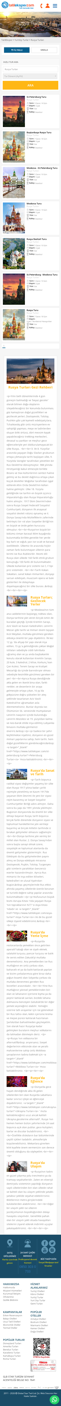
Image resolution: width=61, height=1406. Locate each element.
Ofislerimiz (8, 1296)
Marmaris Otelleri (39, 1325)
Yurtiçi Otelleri (37, 1291)
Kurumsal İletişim (12, 1293)
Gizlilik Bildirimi (10, 1300)
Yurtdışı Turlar (22, 39)
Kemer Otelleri (37, 1328)
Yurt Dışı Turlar (37, 1300)
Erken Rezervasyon (12, 1315)
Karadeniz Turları (11, 1352)
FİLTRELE (18, 50)
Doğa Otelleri (37, 1331)
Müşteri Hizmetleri (12, 1290)
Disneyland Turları (12, 1343)
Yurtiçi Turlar (36, 1297)
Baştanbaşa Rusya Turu (39, 132)
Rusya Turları (37, 39)
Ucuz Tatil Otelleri (12, 1321)
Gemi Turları (36, 1303)
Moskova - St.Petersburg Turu (42, 167)
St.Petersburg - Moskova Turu (42, 274)
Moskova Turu (34, 203)
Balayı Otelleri (10, 1318)
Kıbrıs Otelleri (37, 1294)
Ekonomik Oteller (12, 1324)
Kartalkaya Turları (12, 1355)
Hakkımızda (9, 1287)
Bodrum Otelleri (38, 1322)
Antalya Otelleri (38, 1318)
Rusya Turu (32, 310)
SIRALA (44, 49)
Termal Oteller (10, 1327)
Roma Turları (9, 1358)
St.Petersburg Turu (36, 96)
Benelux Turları (10, 1349)
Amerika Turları (10, 1346)
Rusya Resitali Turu (37, 239)
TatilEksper (6, 39)
